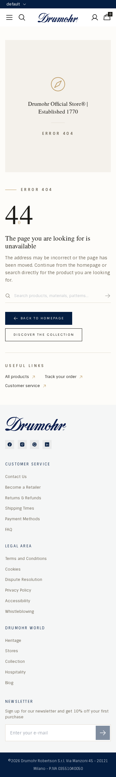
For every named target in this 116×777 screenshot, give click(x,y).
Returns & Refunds (23, 498)
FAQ (8, 529)
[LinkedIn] (47, 444)
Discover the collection (44, 335)
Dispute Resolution (23, 579)
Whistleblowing (19, 611)
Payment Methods (22, 519)
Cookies (13, 569)
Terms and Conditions (26, 558)
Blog (9, 682)
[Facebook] (9, 444)
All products (17, 376)
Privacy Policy (18, 590)
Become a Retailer (23, 487)
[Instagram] (22, 444)
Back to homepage (42, 318)
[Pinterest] (34, 444)
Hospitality (15, 672)
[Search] (107, 296)
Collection (15, 661)
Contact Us (16, 476)
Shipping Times (19, 508)
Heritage (13, 640)
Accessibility (17, 600)
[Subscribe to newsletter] (103, 733)
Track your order (60, 376)
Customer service (22, 385)
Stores (11, 650)
